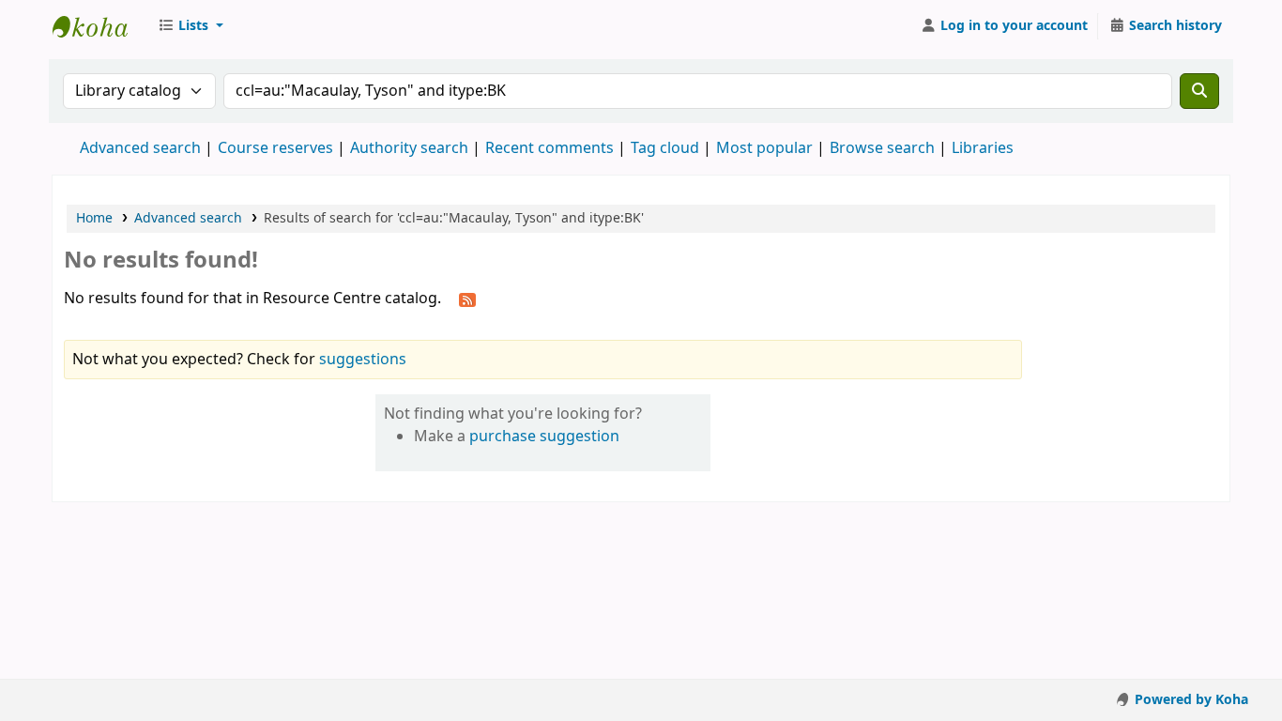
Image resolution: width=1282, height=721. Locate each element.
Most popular (764, 148)
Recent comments (549, 148)
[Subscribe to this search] (467, 299)
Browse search (882, 148)
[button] (190, 26)
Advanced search (140, 148)
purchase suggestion (544, 436)
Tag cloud (665, 148)
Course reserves (275, 148)
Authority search (409, 148)
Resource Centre (99, 26)
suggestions (362, 359)
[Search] (1199, 91)
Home (94, 218)
